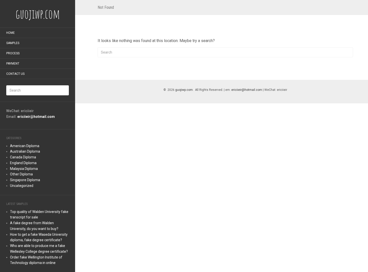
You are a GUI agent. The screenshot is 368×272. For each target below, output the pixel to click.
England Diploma (23, 163)
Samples (12, 43)
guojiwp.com (184, 90)
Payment (12, 63)
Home (10, 33)
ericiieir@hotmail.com (36, 117)
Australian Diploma (25, 151)
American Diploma (24, 146)
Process (13, 53)
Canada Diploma (23, 157)
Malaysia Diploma (24, 169)
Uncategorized (21, 186)
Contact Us (15, 74)
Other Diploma (21, 174)
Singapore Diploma (25, 180)
